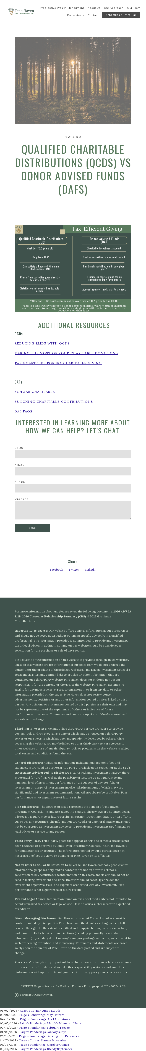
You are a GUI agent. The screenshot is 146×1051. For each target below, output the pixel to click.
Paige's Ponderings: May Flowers (41, 1015)
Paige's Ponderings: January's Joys (43, 1032)
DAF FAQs (24, 411)
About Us (94, 7)
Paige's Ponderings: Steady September (46, 1049)
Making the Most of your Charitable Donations (66, 353)
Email (19, 465)
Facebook (56, 569)
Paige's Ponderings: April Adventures (45, 1019)
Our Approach (113, 7)
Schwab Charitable (35, 392)
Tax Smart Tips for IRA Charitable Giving (58, 363)
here (126, 972)
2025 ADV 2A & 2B (114, 986)
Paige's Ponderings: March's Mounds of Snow (51, 1023)
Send (32, 528)
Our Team (133, 7)
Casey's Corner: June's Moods (40, 1010)
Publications (75, 15)
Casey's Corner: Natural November (43, 1040)
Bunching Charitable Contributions (54, 401)
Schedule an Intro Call (121, 15)
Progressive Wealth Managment (62, 7)
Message (22, 499)
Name (19, 448)
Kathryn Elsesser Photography (81, 986)
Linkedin (90, 569)
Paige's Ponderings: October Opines (44, 1044)
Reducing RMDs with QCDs (42, 343)
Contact (93, 15)
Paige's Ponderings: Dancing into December (49, 1036)
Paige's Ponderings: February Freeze (44, 1027)
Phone (20, 482)
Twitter (74, 569)
